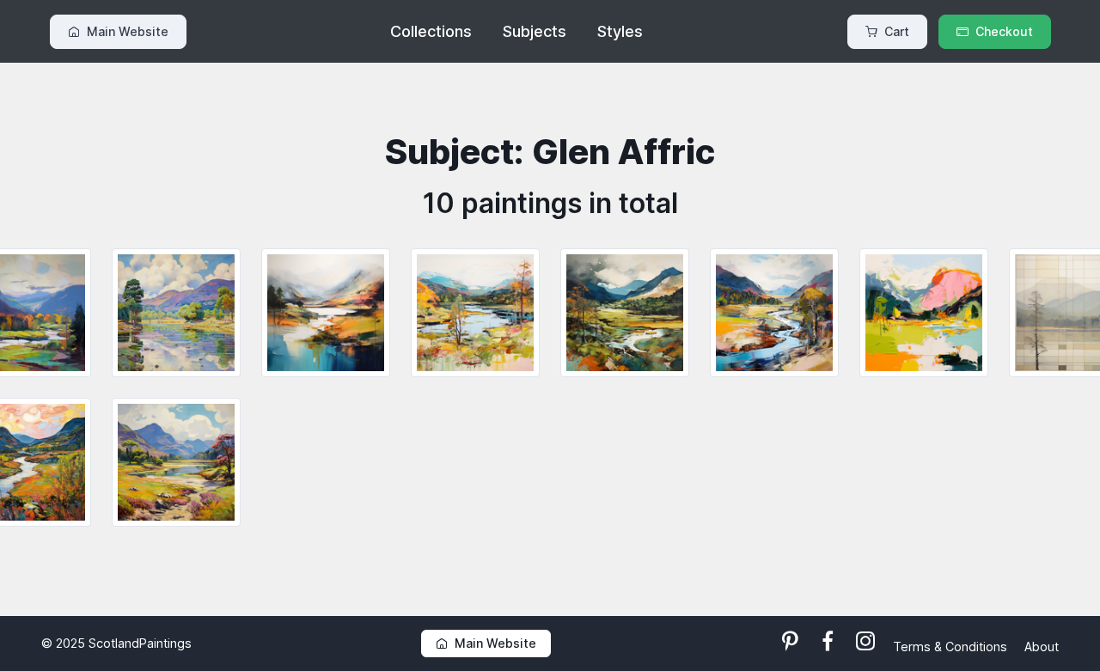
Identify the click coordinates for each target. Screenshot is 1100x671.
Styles (620, 31)
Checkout (1004, 31)
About (1041, 646)
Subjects (534, 31)
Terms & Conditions (952, 646)
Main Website (127, 31)
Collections (431, 31)
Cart (896, 31)
